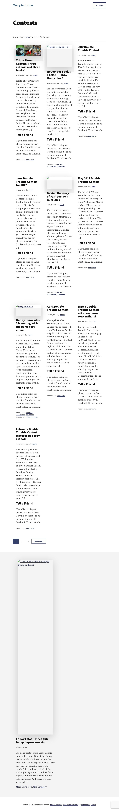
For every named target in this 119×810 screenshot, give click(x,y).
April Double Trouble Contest (57, 308)
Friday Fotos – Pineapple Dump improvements (32, 740)
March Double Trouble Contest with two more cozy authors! (88, 311)
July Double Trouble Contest (88, 48)
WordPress (85, 805)
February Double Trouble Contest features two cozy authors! (28, 434)
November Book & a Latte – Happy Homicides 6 (59, 75)
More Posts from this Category (31, 787)
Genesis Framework (70, 805)
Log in (93, 805)
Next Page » (38, 542)
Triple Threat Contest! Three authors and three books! (28, 65)
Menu (101, 5)
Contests (30, 160)
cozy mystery (32, 417)
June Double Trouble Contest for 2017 (26, 181)
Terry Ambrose (23, 5)
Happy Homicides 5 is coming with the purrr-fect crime (28, 325)
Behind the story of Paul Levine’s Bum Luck (58, 196)
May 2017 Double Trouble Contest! (89, 180)
